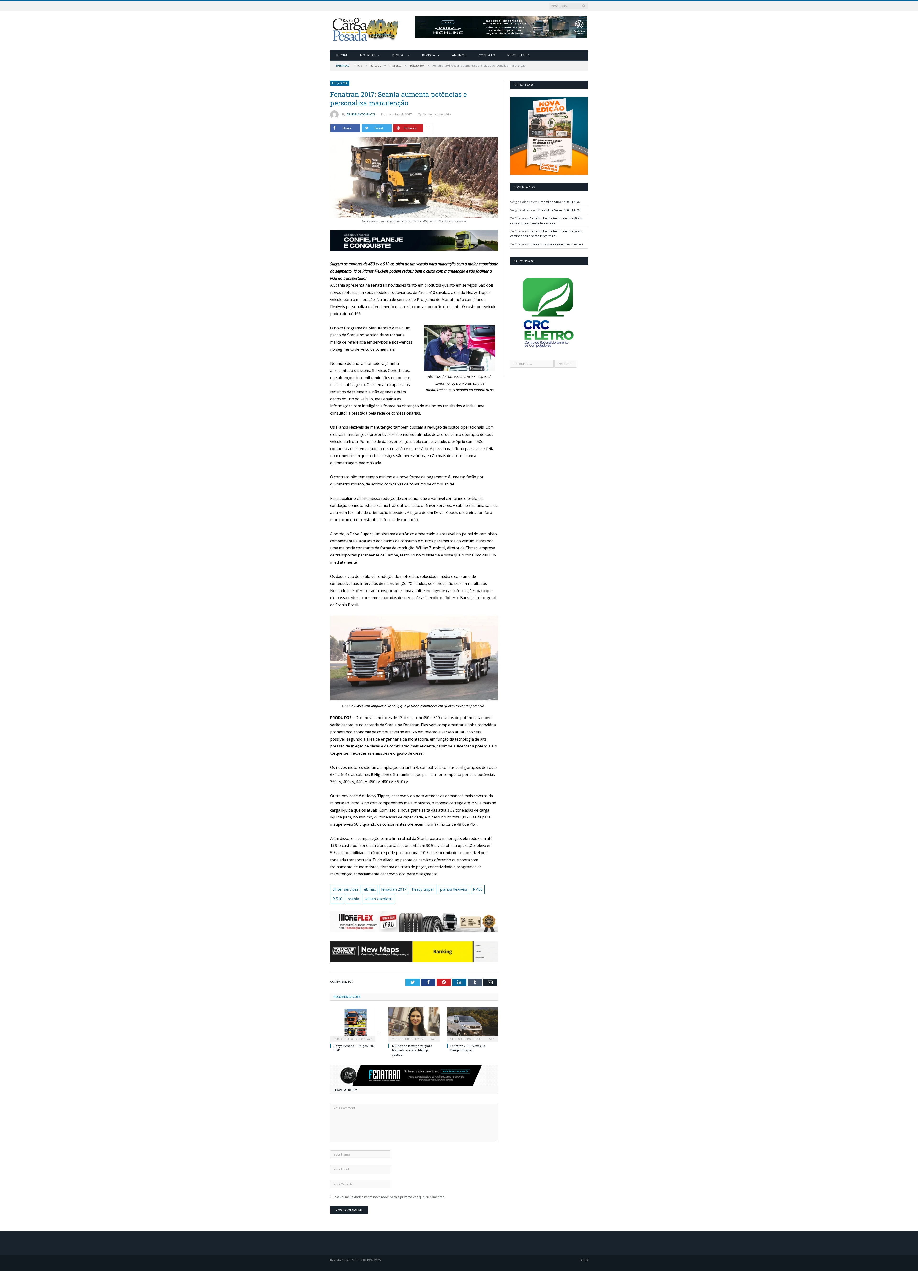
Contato (487, 55)
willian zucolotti (378, 898)
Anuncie (459, 55)
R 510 (337, 898)
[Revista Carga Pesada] (366, 29)
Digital (398, 55)
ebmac (370, 889)
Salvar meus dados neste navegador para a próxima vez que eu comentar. (389, 1197)
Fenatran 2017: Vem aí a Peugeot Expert (467, 1048)
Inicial (342, 55)
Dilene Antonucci (361, 114)
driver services (345, 889)
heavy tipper (423, 889)
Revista (428, 55)
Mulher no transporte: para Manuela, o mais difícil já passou (412, 1050)
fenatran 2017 (393, 889)
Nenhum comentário (437, 114)
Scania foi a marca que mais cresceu (556, 244)
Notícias (367, 55)
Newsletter (518, 55)
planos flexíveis (453, 889)
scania (353, 898)
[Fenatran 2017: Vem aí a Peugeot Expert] (472, 1024)
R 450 (478, 889)
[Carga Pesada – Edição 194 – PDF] (355, 1024)
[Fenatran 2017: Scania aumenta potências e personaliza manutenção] (414, 178)
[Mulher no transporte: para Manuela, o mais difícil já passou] (414, 1024)
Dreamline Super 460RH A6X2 (559, 202)
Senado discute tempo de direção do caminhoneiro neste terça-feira (546, 220)
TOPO (583, 1260)
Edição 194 (339, 83)
